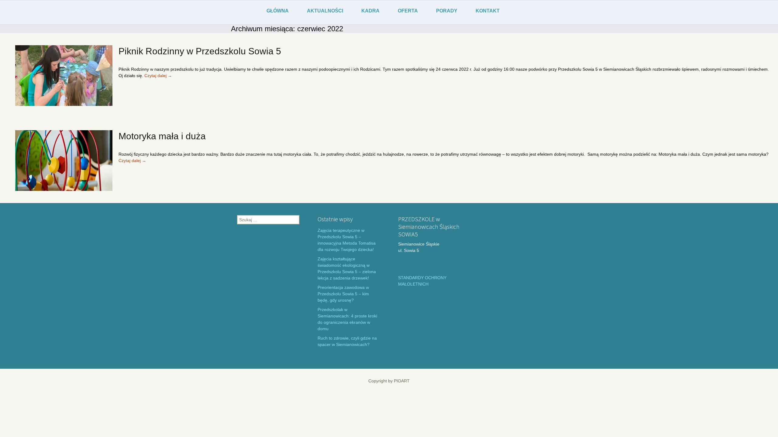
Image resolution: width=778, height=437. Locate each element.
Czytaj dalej (158, 75)
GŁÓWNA (278, 10)
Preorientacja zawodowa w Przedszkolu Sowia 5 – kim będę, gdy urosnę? (343, 294)
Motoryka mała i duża (162, 136)
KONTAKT (488, 10)
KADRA (370, 10)
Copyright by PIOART (389, 380)
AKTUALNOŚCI (325, 10)
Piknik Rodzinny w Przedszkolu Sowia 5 (200, 51)
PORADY (446, 10)
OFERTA (408, 10)
